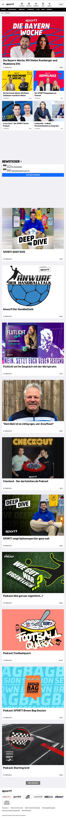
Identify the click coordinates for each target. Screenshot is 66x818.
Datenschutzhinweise (17, 808)
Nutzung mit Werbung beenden (11, 810)
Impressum (5, 808)
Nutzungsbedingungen (48, 808)
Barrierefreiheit (26, 810)
